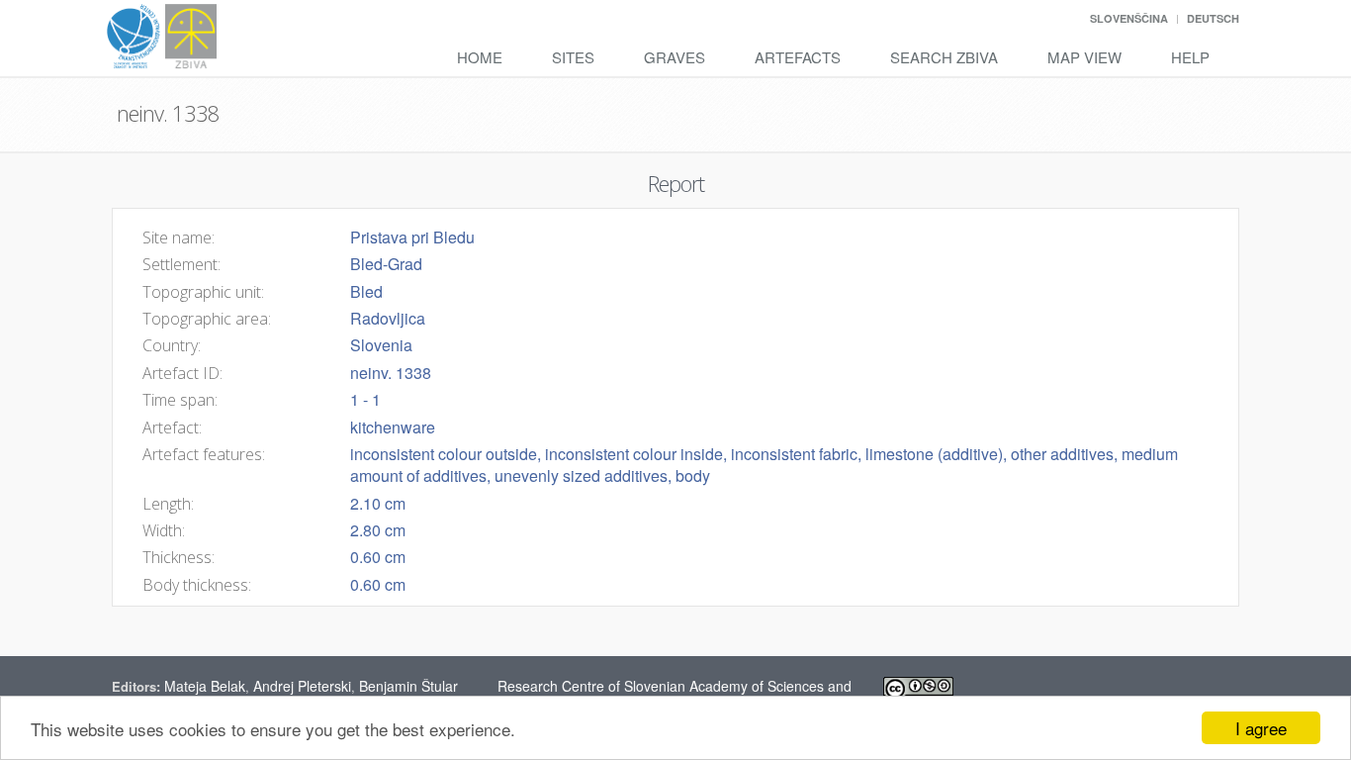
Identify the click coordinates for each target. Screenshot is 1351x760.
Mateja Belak (204, 686)
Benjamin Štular (408, 686)
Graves (674, 57)
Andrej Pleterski (302, 686)
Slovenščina (1129, 18)
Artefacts (798, 57)
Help (1190, 57)
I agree (1261, 727)
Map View (1084, 57)
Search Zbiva (944, 57)
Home (479, 57)
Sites (573, 57)
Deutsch (1213, 18)
